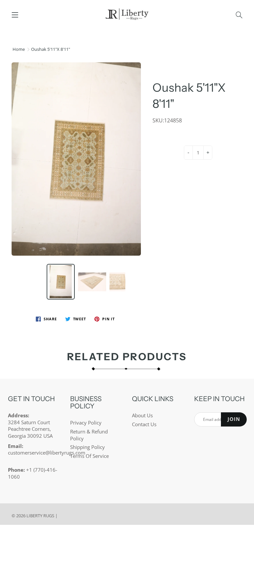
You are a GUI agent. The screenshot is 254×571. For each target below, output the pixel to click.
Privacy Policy (86, 423)
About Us (142, 415)
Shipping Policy (87, 447)
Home (19, 49)
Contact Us (144, 424)
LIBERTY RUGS (40, 516)
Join (234, 419)
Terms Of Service (89, 456)
